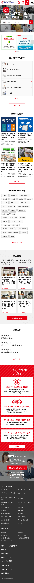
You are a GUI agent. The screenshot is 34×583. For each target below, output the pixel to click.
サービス (20, 523)
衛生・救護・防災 (6, 517)
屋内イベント (14, 203)
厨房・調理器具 (22, 517)
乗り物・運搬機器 (23, 520)
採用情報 (4, 573)
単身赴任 (5, 236)
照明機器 (20, 514)
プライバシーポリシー (7, 541)
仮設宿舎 (21, 199)
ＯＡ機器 (20, 498)
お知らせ (4, 565)
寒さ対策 (13, 199)
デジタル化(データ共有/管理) (10, 225)
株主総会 (5, 210)
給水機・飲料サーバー (7, 520)
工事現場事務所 (24, 195)
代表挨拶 (20, 532)
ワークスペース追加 (8, 229)
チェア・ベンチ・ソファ (24, 490)
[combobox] (17, 22)
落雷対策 (22, 217)
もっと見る (18, 98)
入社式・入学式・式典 (9, 214)
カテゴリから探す (7, 486)
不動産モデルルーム (23, 206)
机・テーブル (5, 490)
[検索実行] (31, 22)
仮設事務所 (14, 195)
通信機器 (20, 510)
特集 (3, 549)
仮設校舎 (29, 199)
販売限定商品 (5, 523)
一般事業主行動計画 (23, 538)
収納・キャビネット (23, 494)
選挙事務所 (22, 210)
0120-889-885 (18, 475)
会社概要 (3, 532)
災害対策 (24, 232)
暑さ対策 (5, 199)
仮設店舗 (5, 203)
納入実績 (4, 553)
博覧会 (12, 236)
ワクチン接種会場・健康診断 (10, 232)
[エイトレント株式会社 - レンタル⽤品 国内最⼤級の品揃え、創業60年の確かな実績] (7, 2)
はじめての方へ (6, 557)
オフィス (5, 195)
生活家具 (20, 507)
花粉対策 (5, 221)
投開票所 (13, 210)
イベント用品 (5, 507)
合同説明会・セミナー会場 (10, 217)
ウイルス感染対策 (21, 229)
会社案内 (4, 528)
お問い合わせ (6, 569)
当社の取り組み (5, 538)
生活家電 (3, 510)
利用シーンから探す (8, 546)
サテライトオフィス (16, 221)
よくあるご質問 (6, 561)
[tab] (15, 51)
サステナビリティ (22, 535)
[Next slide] (32, 42)
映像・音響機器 (5, 514)
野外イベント (24, 203)
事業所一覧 (4, 535)
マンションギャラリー (9, 206)
